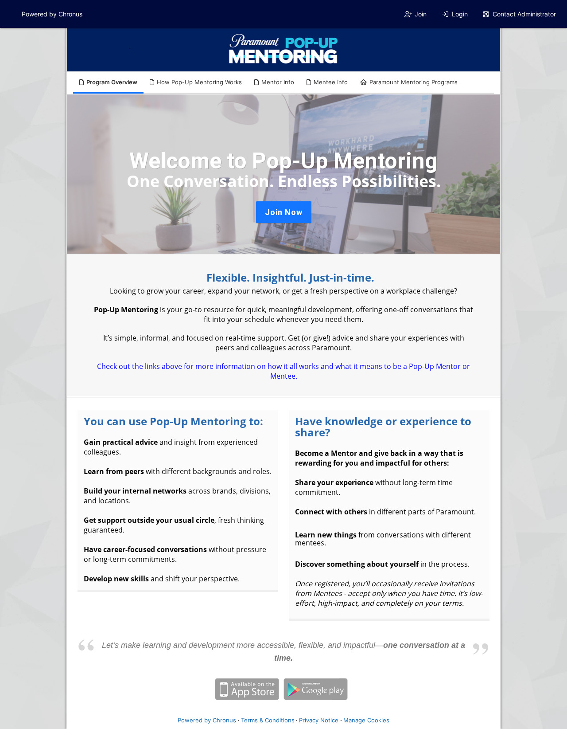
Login (460, 14)
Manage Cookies (366, 720)
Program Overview (111, 82)
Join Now (284, 212)
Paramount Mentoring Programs (413, 82)
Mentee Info (331, 82)
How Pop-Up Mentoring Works (199, 82)
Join (421, 14)
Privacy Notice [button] (318, 720)
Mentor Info (277, 82)
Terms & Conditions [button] (268, 720)
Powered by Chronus (52, 14)
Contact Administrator (524, 14)
